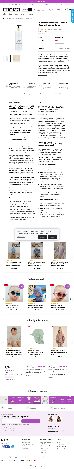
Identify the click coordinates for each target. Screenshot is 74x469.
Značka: (43, 33)
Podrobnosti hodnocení (58, 29)
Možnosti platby (43, 450)
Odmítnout (42, 237)
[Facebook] (63, 427)
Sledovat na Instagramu (38, 391)
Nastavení (21, 236)
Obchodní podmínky (27, 442)
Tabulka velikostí (44, 452)
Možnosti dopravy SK (45, 448)
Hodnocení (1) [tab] (42, 94)
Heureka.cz (29, 375)
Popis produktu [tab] (12, 94)
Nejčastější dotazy (23, 4)
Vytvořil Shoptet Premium (23, 465)
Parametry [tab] (27, 94)
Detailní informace (42, 75)
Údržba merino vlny (12, 4)
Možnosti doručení (59, 43)
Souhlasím (52, 237)
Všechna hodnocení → (11, 379)
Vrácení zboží (32, 4)
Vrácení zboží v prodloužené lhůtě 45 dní (46, 443)
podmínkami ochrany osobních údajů (21, 424)
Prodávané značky (61, 449)
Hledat (30, 9)
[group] (14, 342)
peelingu (25, 203)
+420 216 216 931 (53, 426)
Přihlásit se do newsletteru (30, 421)
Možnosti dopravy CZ (45, 446)
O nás (4, 4)
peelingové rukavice (15, 205)
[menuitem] (5, 14)
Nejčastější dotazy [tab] (59, 94)
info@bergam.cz (53, 431)
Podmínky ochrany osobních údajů (29, 445)
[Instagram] (63, 430)
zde (46, 233)
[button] (70, 256)
